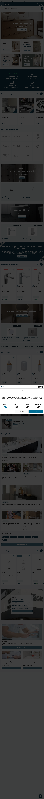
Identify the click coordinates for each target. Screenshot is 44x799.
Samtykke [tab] (8, 390)
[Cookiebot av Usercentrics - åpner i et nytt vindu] (38, 387)
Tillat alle (36, 411)
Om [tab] (36, 390)
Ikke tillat (22, 411)
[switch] (16, 407)
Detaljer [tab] (22, 390)
